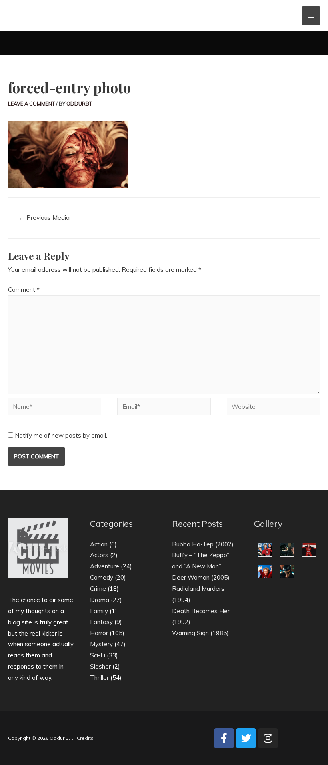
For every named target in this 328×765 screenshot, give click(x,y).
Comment (24, 289)
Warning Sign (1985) (200, 633)
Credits (85, 738)
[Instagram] (268, 738)
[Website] (273, 408)
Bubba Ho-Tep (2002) (203, 544)
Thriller (99, 677)
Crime (98, 588)
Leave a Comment (31, 103)
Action (99, 544)
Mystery (101, 644)
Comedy (101, 577)
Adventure (104, 566)
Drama (99, 600)
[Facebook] (224, 738)
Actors (99, 555)
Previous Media (44, 217)
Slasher (100, 666)
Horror (99, 633)
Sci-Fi (97, 655)
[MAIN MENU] (311, 15)
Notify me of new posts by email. (61, 435)
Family (99, 611)
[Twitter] (246, 738)
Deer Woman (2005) (201, 577)
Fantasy (101, 622)
